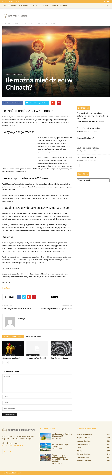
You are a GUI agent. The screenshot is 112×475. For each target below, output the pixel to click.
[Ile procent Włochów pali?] (37, 348)
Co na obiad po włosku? (11, 358)
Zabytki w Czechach (83, 454)
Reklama (10, 1)
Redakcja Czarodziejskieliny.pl (87, 121)
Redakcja (13, 93)
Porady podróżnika (59, 5)
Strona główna (10, 5)
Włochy (8, 74)
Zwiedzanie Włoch (83, 444)
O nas (4, 1)
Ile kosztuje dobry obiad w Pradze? (17, 308)
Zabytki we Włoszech (17, 74)
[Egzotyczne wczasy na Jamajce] (45, 447)
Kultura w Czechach (83, 441)
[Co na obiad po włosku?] (13, 348)
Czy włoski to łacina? (85, 138)
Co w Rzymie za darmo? (59, 358)
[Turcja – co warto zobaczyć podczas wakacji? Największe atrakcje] (45, 457)
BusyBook (6, 288)
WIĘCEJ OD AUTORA (33, 336)
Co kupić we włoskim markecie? (89, 128)
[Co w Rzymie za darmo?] (61, 348)
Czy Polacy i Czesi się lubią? (88, 148)
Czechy (79, 447)
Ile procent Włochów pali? (36, 358)
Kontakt (17, 1)
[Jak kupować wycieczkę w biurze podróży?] (45, 436)
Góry (45, 5)
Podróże (36, 5)
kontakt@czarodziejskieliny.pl (12, 445)
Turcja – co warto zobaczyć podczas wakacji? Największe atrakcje (60, 458)
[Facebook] (104, 1)
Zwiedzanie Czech (83, 457)
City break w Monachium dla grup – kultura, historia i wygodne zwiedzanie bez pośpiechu (92, 116)
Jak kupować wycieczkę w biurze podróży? (62, 435)
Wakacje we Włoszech (84, 434)
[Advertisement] (69, 16)
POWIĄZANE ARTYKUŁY (13, 336)
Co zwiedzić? (24, 5)
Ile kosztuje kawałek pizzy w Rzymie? (56, 308)
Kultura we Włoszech (84, 461)
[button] (107, 5)
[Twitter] (108, 1)
